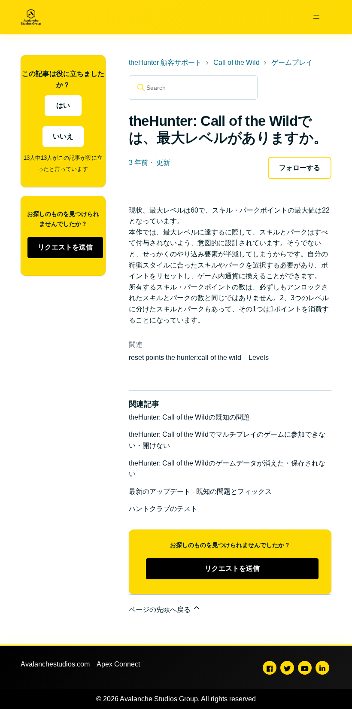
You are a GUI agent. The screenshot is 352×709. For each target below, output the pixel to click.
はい (63, 105)
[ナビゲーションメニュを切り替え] (316, 17)
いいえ (63, 136)
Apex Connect (118, 664)
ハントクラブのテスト (163, 508)
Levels (259, 357)
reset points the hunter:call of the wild (185, 357)
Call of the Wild (236, 62)
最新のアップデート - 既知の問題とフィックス (200, 491)
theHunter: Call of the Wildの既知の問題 (189, 417)
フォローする (299, 167)
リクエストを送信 (65, 247)
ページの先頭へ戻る (160, 609)
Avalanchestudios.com (55, 664)
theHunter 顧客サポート (165, 62)
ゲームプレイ (292, 62)
